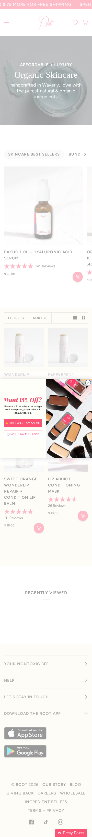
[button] (71, 833)
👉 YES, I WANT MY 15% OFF (23, 423)
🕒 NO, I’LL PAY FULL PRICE (23, 434)
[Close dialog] (88, 382)
